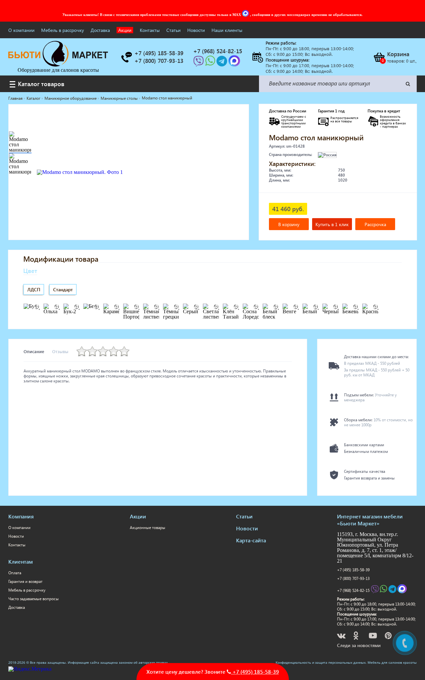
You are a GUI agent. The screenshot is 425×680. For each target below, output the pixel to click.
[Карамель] (116, 307)
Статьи (173, 30)
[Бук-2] (76, 307)
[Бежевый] (355, 307)
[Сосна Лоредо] (255, 307)
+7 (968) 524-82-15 (353, 590)
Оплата (14, 572)
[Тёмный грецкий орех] (176, 307)
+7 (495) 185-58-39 (353, 569)
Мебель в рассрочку (62, 30)
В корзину (288, 224)
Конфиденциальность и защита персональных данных (321, 662)
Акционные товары (147, 527)
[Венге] (295, 307)
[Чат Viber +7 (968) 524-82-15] (199, 63)
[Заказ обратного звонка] (126, 57)
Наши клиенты (227, 30)
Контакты (150, 30)
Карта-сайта (251, 540)
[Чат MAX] (246, 15)
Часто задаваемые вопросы (33, 598)
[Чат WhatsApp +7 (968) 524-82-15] (210, 63)
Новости (196, 30)
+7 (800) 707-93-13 (353, 578)
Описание (34, 351)
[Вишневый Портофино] (136, 307)
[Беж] (96, 307)
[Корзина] (379, 57)
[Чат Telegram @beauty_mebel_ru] (222, 63)
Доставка (100, 30)
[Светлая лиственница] (215, 307)
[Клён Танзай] (235, 307)
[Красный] (375, 307)
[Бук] (36, 307)
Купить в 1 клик (332, 224)
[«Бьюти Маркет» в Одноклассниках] (356, 636)
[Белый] (315, 307)
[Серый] (196, 307)
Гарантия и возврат (25, 581)
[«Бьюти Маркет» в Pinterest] (389, 636)
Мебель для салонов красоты (392, 662)
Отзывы (60, 351)
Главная (15, 98)
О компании (21, 30)
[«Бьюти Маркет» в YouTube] (373, 636)
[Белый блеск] (275, 307)
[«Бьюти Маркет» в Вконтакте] (342, 636)
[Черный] (335, 307)
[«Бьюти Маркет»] (58, 65)
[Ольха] (56, 307)
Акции (124, 30)
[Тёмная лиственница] (156, 307)
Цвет (30, 270)
